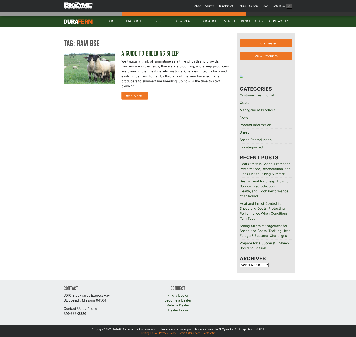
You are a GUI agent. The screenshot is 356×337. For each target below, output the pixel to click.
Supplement (226, 5)
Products (134, 21)
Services (157, 21)
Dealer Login (178, 310)
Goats (244, 103)
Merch (229, 21)
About (197, 5)
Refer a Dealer (178, 305)
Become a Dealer (178, 300)
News (265, 5)
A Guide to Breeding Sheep (150, 54)
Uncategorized (251, 147)
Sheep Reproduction (256, 140)
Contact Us (278, 5)
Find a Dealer (266, 43)
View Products (266, 56)
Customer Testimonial (257, 95)
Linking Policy (149, 333)
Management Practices (257, 110)
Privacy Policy (167, 333)
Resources (251, 21)
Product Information (255, 125)
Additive (209, 5)
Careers (253, 5)
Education (209, 21)
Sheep (244, 132)
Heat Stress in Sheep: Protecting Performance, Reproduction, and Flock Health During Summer (265, 169)
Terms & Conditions (189, 333)
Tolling (242, 5)
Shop (112, 21)
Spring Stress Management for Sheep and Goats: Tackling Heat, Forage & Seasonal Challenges (265, 231)
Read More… (134, 96)
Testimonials (182, 21)
